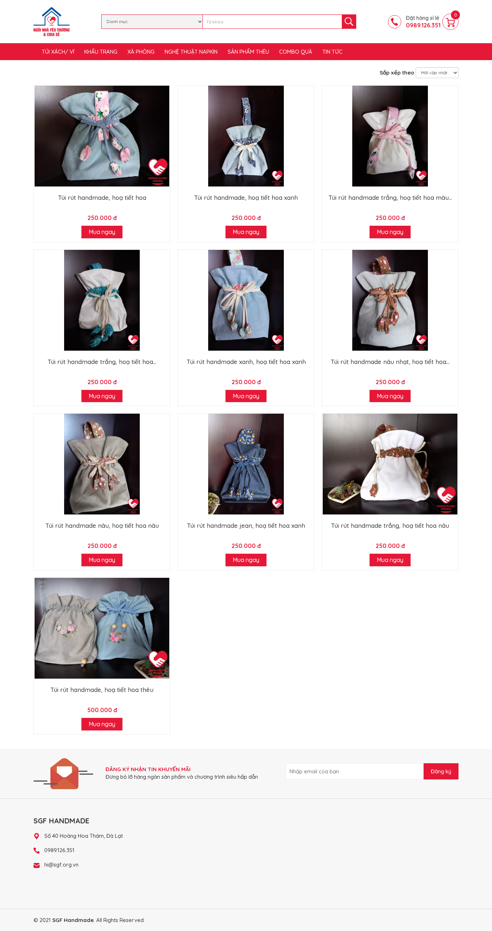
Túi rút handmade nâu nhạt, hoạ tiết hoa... (390, 361)
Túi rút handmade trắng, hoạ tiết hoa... (102, 361)
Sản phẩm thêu (248, 51)
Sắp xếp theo (397, 72)
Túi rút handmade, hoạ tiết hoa (102, 197)
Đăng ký (441, 771)
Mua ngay (102, 231)
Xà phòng (141, 51)
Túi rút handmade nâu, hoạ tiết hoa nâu (102, 525)
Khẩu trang (100, 51)
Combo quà (295, 51)
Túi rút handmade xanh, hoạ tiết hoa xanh (246, 361)
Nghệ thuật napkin (191, 51)
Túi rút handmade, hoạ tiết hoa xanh (246, 197)
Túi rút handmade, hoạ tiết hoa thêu (101, 689)
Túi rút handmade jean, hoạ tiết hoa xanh (246, 525)
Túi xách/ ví (58, 51)
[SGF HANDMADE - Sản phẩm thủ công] (51, 21)
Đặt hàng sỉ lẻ (423, 21)
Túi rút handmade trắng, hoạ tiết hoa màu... (390, 197)
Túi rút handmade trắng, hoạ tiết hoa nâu (390, 525)
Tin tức (332, 51)
